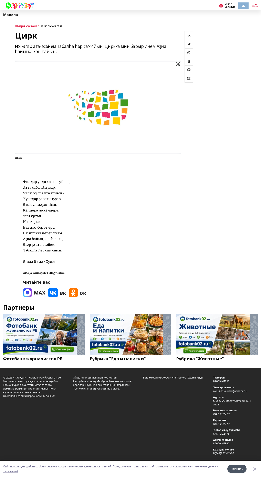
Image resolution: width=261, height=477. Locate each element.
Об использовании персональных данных (29, 395)
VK (243, 6)
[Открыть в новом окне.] (34, 292)
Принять (237, 469)
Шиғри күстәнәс (27, 26)
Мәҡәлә (10, 15)
